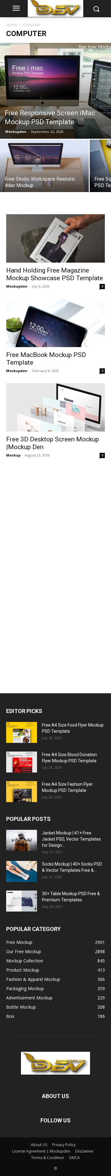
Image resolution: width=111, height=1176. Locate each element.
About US (39, 1144)
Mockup (13, 455)
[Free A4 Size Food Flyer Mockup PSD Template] (21, 732)
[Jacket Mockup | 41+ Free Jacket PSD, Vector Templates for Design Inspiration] (21, 840)
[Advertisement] (52, 573)
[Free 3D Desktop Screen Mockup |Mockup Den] (55, 407)
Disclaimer (84, 1151)
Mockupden (16, 131)
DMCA (74, 1157)
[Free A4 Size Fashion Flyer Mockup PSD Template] (21, 791)
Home (11, 24)
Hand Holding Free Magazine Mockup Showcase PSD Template (54, 274)
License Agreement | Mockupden (41, 1151)
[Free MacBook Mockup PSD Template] (55, 323)
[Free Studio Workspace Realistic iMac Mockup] (44, 173)
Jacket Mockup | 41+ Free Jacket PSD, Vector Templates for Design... (71, 839)
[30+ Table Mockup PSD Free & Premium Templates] (21, 901)
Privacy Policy (64, 1144)
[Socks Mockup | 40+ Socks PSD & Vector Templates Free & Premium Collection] (21, 871)
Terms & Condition (47, 1157)
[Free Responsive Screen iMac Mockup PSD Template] (55, 91)
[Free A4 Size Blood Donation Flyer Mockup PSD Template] (21, 762)
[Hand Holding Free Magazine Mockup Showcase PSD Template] (55, 238)
